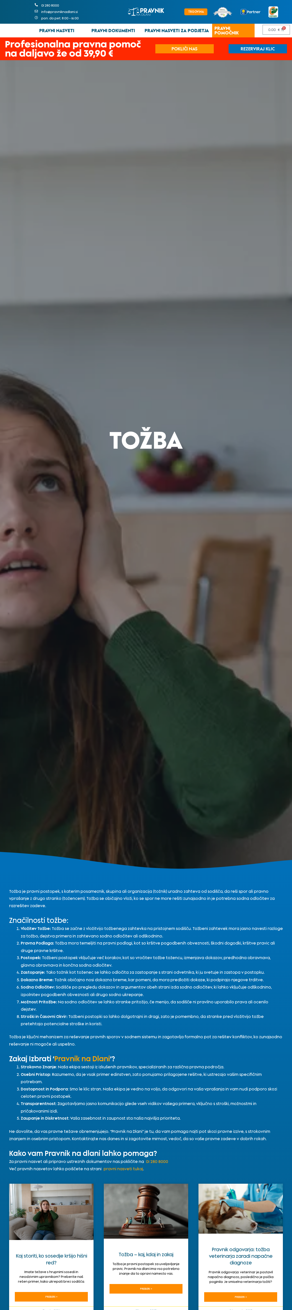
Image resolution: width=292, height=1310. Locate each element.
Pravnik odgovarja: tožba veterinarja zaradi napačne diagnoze (241, 1256)
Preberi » (51, 1296)
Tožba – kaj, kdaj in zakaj (146, 1254)
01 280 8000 (157, 1161)
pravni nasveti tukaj (123, 1168)
